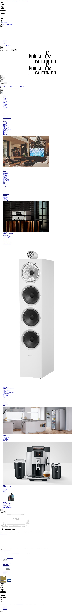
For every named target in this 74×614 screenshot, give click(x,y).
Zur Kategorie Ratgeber (7, 503)
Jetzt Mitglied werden (6, 549)
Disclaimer (5, 43)
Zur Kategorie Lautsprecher (8, 233)
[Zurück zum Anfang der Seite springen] (1, 611)
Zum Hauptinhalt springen (5, 0)
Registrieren (8, 45)
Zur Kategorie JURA (7, 435)
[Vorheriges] (1, 93)
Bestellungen (17, 86)
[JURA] (37, 484)
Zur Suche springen (14, 0)
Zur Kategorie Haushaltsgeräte (8, 388)
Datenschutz (5, 42)
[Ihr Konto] (1, 80)
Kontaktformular (10, 558)
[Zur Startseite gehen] (14, 38)
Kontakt (4, 561)
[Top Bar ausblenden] (1, 26)
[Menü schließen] (5, 83)
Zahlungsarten (5, 564)
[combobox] (5, 50)
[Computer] (12, 501)
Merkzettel (22, 86)
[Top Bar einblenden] (1, 90)
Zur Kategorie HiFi (6, 169)
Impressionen (5, 570)
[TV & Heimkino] (26, 166)
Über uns (4, 573)
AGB (4, 41)
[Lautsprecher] (37, 386)
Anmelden (2, 45)
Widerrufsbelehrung (6, 565)
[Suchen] (12, 50)
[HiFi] (26, 231)
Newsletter (5, 572)
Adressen (13, 86)
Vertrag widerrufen (6, 566)
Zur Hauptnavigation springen (23, 0)
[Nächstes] (1, 510)
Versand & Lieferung (6, 563)
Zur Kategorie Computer (7, 486)
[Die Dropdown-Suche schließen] (15, 50)
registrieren (4, 85)
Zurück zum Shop (3, 533)
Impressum (5, 40)
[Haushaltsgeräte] (37, 433)
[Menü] (1, 47)
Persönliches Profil (7, 86)
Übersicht (2, 86)
